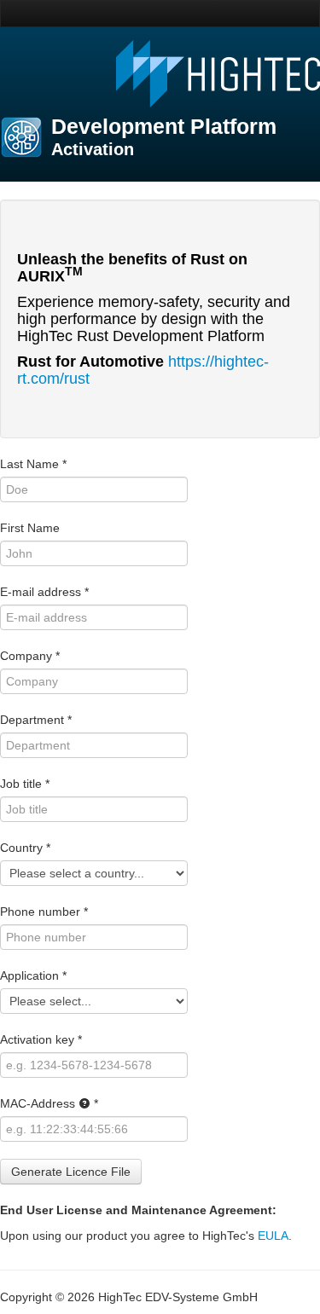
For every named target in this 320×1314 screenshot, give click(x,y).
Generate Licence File (71, 1171)
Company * (30, 656)
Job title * (24, 783)
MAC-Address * (49, 1103)
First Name (30, 528)
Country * (25, 847)
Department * (36, 719)
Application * (33, 975)
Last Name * (33, 464)
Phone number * (44, 911)
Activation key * (41, 1039)
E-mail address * (44, 592)
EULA (273, 1235)
